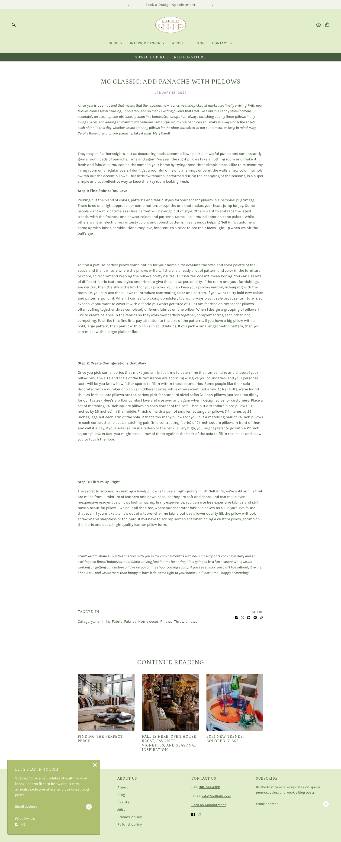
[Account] (318, 24)
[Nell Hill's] (170, 25)
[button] (261, 617)
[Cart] (327, 24)
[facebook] (16, 824)
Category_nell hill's (94, 621)
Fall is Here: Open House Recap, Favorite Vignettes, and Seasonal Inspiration (169, 743)
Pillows (166, 621)
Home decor (148, 621)
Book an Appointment (208, 805)
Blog (121, 795)
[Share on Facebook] (236, 617)
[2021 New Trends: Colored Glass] (234, 702)
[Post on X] (243, 617)
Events (123, 802)
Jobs (121, 809)
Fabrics (130, 621)
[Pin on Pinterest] (248, 617)
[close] (95, 765)
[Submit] (89, 807)
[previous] (128, 4)
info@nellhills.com (216, 796)
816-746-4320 (209, 787)
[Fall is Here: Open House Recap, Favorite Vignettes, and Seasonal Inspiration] (170, 702)
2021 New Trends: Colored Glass (225, 738)
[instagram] (23, 824)
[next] (212, 4)
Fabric (117, 621)
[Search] (13, 24)
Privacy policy (129, 817)
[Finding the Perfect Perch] (106, 702)
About (122, 787)
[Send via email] (255, 617)
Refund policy (129, 824)
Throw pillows (185, 621)
